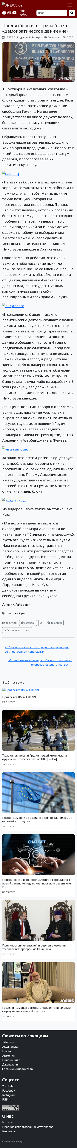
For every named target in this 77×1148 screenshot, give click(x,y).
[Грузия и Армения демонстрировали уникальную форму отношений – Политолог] (38, 982)
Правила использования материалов (27, 1127)
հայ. (22, 10)
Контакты (9, 1131)
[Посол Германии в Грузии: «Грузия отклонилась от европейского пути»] (38, 792)
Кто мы (7, 1122)
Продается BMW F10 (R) (19, 697)
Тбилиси (8, 1042)
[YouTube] (14, 13)
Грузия (6, 1051)
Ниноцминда (11, 1060)
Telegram (56, 622)
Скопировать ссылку (18, 630)
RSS (5, 1099)
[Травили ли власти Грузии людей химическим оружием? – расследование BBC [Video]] (38, 730)
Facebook (29, 622)
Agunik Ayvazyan (32, 37)
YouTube (8, 1086)
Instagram (9, 1095)
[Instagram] (9, 13)
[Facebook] (4, 13)
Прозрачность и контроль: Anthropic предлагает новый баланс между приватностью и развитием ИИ (36, 883)
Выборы (20, 613)
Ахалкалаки (10, 1046)
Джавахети (10, 1064)
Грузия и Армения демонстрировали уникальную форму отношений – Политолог (36, 1009)
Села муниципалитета (17, 1069)
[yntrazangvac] (15, 449)
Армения (8, 1055)
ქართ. (23, 14)
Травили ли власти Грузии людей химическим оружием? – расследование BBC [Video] (34, 757)
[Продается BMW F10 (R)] (38, 690)
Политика (53, 37)
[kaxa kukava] (14, 500)
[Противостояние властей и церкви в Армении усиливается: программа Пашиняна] (38, 920)
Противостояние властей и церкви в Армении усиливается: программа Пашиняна (34, 947)
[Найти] (72, 13)
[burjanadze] (13, 305)
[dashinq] (10, 173)
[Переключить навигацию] (70, 5)
